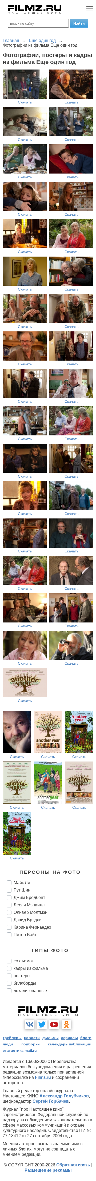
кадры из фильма (31, 968)
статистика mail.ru (20, 1050)
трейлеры (12, 1038)
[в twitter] (42, 1024)
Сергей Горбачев (51, 1101)
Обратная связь (73, 1165)
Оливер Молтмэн (30, 912)
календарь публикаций (69, 1044)
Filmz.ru (43, 1077)
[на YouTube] (54, 1024)
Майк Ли (22, 882)
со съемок (24, 961)
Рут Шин (22, 890)
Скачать (25, 102)
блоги (85, 1038)
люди (8, 1044)
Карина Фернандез (32, 927)
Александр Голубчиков (64, 1096)
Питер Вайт (25, 934)
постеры (22, 976)
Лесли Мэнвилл (29, 905)
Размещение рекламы (48, 1170)
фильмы (50, 1038)
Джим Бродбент (29, 897)
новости (32, 1038)
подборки (30, 1044)
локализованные (30, 990)
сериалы (69, 1038)
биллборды (25, 983)
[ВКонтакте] (29, 1024)
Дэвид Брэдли (28, 920)
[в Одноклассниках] (66, 1024)
